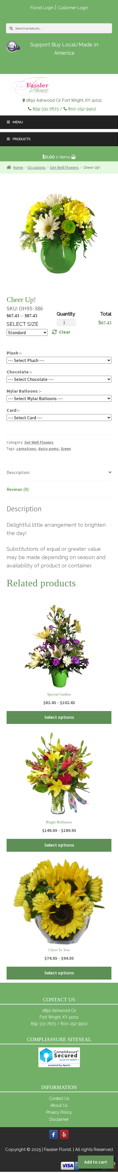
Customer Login (73, 7)
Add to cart (95, 1162)
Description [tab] (18, 472)
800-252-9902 (82, 108)
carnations (26, 448)
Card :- (13, 410)
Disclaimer (59, 1119)
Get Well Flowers (39, 442)
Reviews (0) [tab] (18, 489)
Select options (59, 717)
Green (66, 448)
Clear (64, 332)
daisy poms (48, 448)
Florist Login (42, 7)
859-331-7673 (46, 108)
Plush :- (14, 353)
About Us (59, 1105)
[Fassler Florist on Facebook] (53, 1134)
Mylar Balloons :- (24, 391)
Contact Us (59, 1098)
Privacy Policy (59, 1112)
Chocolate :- (19, 372)
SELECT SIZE (22, 324)
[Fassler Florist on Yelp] (64, 1134)
